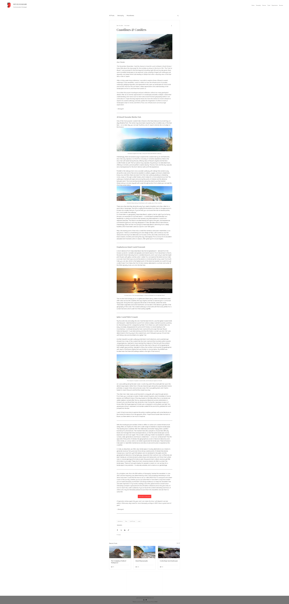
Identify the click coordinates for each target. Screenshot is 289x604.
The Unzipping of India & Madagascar (118, 562)
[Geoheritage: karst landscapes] (169, 552)
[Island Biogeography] (144, 552)
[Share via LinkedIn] (124, 530)
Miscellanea (130, 15)
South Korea (132, 521)
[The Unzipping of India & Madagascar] (120, 552)
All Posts (111, 15)
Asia (126, 521)
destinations (120, 521)
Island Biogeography (141, 561)
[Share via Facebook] (117, 530)
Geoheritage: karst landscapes (169, 561)
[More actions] (171, 25)
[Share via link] (128, 530)
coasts (139, 521)
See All (178, 543)
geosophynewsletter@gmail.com (145, 598)
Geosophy (120, 15)
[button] (178, 15)
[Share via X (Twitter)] (121, 530)
